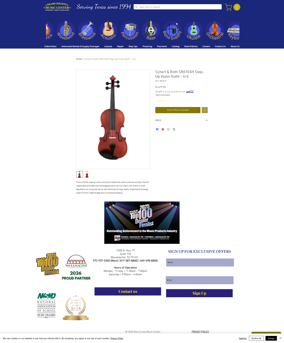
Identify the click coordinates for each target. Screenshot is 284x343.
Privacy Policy (116, 338)
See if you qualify (163, 95)
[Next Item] (234, 31)
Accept (271, 338)
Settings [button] (243, 338)
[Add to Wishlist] (205, 110)
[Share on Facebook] (157, 129)
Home (79, 59)
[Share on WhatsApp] (168, 129)
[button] (233, 7)
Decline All (256, 338)
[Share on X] (174, 129)
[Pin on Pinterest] (163, 129)
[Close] (280, 338)
